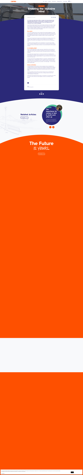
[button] (53, 127)
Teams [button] (46, 1)
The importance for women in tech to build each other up (51, 113)
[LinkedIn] (55, 17)
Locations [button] (49, 1)
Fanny (28, 86)
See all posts (23, 117)
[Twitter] (53, 17)
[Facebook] (51, 17)
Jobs (43, 1)
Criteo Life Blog (65, 1)
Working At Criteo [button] (59, 1)
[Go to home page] (13, 1)
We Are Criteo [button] (54, 1)
